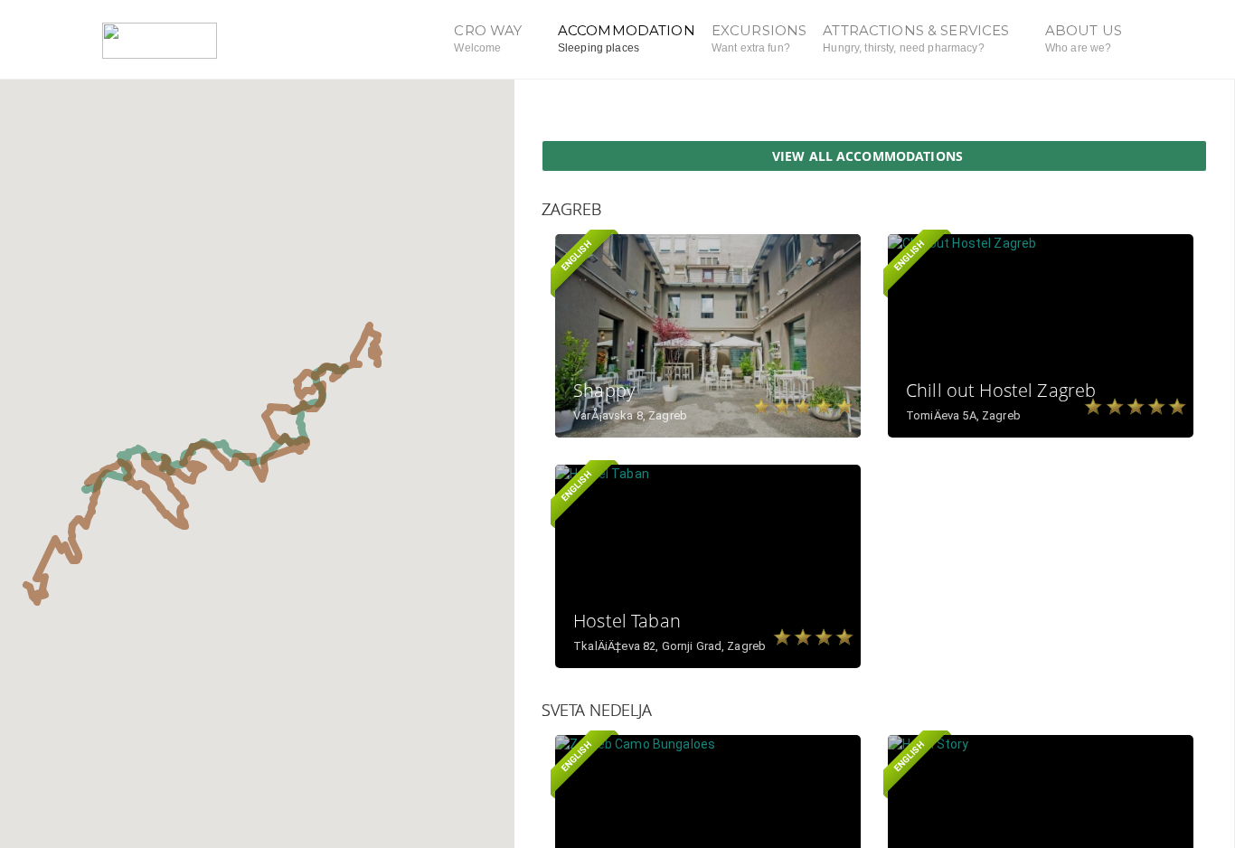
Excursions (759, 38)
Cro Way (489, 38)
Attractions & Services (918, 38)
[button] (345, 367)
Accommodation (626, 38)
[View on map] (803, 262)
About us (1083, 38)
